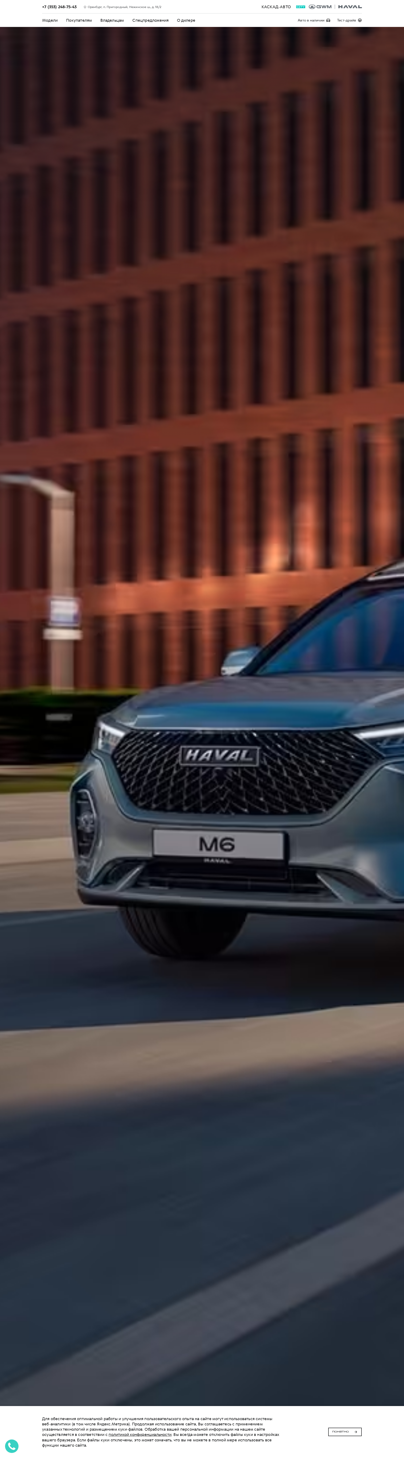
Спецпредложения (150, 20)
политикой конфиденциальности (140, 1434)
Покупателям (79, 20)
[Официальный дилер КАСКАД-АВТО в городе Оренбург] (335, 6)
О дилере (186, 20)
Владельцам (112, 20)
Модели (50, 20)
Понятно (340, 1432)
